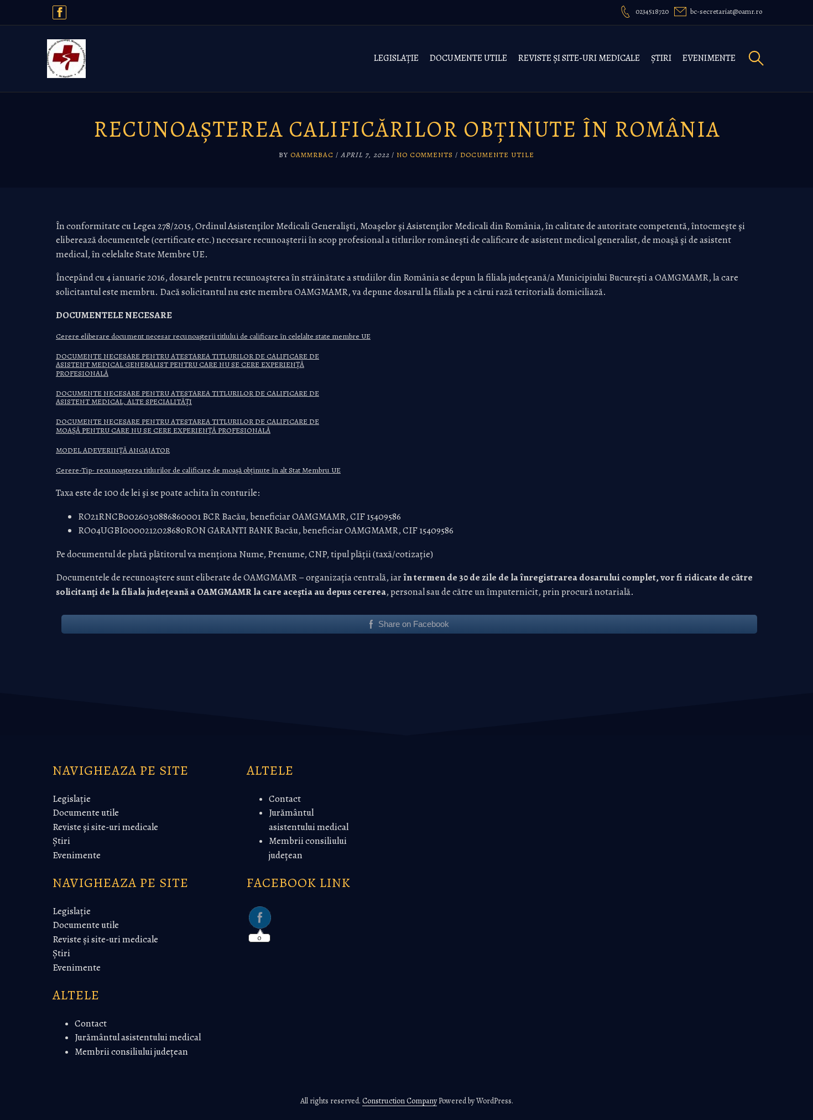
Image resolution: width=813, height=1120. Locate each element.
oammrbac (311, 154)
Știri (661, 58)
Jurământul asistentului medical (138, 1037)
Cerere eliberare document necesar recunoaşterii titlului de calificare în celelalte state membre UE (213, 336)
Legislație (396, 58)
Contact (91, 1023)
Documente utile (468, 58)
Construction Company (399, 1101)
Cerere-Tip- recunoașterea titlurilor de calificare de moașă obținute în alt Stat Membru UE (198, 470)
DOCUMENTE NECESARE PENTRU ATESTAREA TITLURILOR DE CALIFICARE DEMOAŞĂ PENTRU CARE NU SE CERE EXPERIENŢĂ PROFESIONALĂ (187, 425)
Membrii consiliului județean (131, 1051)
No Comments (425, 154)
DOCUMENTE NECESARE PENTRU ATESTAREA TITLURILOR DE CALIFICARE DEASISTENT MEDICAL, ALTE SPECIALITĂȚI (187, 397)
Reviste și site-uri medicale (579, 58)
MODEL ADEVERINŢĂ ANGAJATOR (113, 450)
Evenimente (709, 58)
